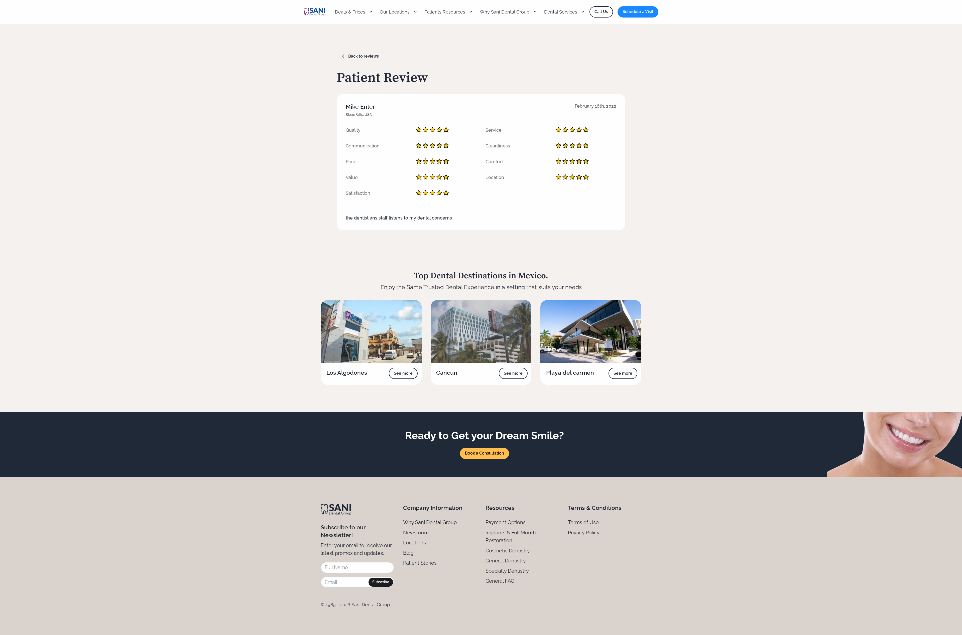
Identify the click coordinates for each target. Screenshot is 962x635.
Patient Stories (420, 563)
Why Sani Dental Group (430, 522)
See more (403, 373)
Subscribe (380, 582)
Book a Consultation (484, 453)
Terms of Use (583, 522)
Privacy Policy (583, 533)
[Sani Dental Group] (315, 12)
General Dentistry (506, 561)
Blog (408, 553)
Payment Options (506, 522)
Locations (414, 543)
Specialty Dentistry (507, 571)
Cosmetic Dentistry (508, 551)
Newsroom (416, 533)
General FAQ (500, 581)
